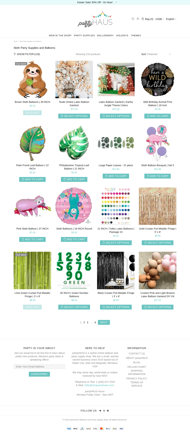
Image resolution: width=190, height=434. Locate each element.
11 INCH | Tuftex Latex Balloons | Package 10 (116, 230)
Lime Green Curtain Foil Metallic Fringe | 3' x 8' (32, 295)
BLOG (136, 362)
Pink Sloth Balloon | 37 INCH (32, 228)
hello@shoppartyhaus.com (99, 385)
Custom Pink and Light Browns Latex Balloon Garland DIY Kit (157, 295)
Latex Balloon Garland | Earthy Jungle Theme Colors (116, 104)
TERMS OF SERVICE (136, 384)
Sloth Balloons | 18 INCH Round (74, 228)
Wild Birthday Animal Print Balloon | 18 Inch (157, 104)
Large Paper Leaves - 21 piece (116, 165)
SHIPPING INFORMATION (136, 372)
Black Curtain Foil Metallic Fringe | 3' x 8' (116, 295)
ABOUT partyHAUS (137, 358)
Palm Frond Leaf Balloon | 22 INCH (32, 167)
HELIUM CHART (136, 367)
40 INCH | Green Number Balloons (74, 295)
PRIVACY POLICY (136, 378)
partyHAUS (95, 19)
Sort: (144, 54)
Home (15, 41)
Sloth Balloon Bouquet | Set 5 (157, 165)
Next (104, 322)
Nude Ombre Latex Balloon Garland (74, 104)
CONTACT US (137, 353)
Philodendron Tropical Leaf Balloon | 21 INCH (74, 167)
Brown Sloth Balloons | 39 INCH (32, 102)
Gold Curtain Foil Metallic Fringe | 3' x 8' (157, 230)
